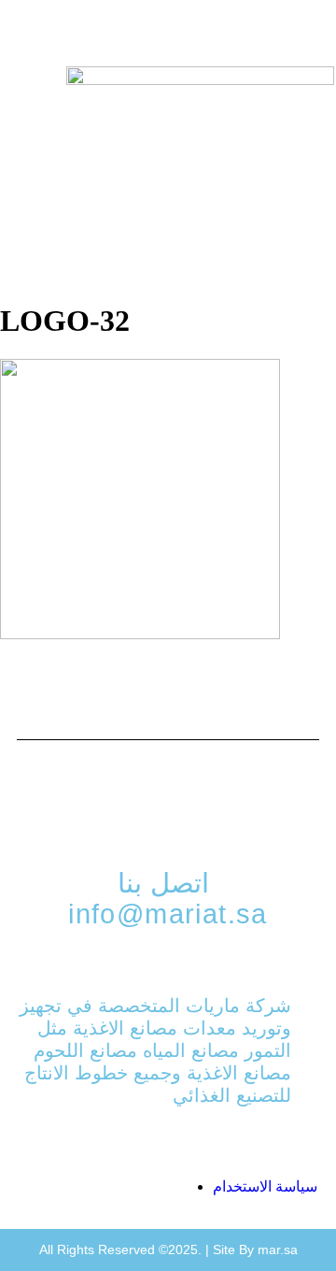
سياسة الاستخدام (265, 1186)
